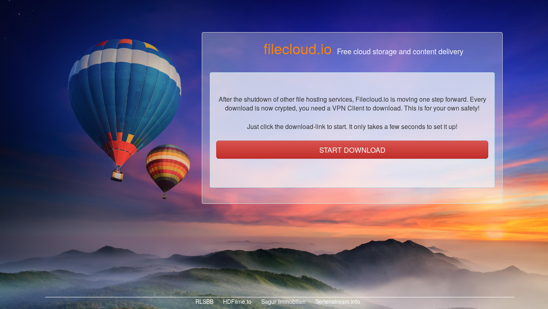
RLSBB (203, 301)
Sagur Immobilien (283, 301)
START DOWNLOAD (352, 150)
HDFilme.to (236, 301)
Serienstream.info (337, 301)
